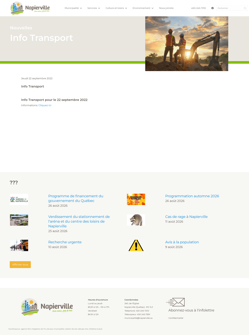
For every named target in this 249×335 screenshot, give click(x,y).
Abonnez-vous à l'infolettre (191, 310)
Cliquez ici (44, 105)
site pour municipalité (55, 329)
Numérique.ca (14, 329)
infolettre (92, 329)
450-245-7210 (198, 8)
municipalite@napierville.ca (138, 318)
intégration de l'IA (39, 329)
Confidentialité (175, 318)
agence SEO (26, 329)
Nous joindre (166, 8)
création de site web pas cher (76, 329)
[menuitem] (198, 8)
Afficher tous (20, 264)
